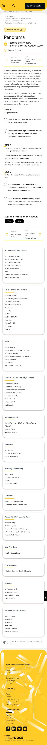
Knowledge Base (12, 704)
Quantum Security (11, 432)
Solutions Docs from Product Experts (18, 571)
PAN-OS (7, 314)
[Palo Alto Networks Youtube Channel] (25, 730)
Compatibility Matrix (12, 595)
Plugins (7, 329)
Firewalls (8, 311)
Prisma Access (10, 347)
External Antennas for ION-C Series (17, 532)
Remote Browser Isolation (14, 453)
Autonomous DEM (11, 483)
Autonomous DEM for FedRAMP (16, 505)
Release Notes (11, 670)
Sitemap (9, 683)
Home (6, 16)
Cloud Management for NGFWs (16, 299)
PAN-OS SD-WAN (11, 317)
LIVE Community (12, 702)
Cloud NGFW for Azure (13, 305)
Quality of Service (11, 628)
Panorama (12, 16)
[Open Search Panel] (13, 6)
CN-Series (8, 308)
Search (8, 673)
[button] (45, 596)
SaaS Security (9, 405)
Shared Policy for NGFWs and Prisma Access (20, 423)
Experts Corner (10, 598)
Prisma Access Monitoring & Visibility (18, 356)
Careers (8, 697)
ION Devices (9, 362)
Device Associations (12, 268)
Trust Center (10, 718)
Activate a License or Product (15, 259)
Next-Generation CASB (13, 365)
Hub (6, 271)
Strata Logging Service (13, 265)
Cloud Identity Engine (12, 262)
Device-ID (8, 622)
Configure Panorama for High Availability (18, 18)
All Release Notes (11, 592)
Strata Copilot (35, 6)
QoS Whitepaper (10, 526)
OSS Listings (10, 681)
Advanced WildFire (11, 384)
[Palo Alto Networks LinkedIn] (13, 730)
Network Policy (10, 523)
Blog (7, 675)
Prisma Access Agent (12, 456)
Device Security (10, 399)
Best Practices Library (12, 553)
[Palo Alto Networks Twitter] (19, 730)
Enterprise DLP (10, 402)
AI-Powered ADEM (11, 353)
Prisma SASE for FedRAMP (14, 502)
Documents (10, 723)
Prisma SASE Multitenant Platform (17, 350)
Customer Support (12, 699)
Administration (37, 642)
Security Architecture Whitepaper (17, 529)
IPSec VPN (8, 426)
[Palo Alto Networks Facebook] (8, 730)
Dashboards (9, 474)
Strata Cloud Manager (12, 256)
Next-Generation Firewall (23, 642)
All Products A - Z (11, 589)
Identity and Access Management (16, 274)
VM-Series (8, 326)
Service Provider (10, 323)
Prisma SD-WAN (10, 359)
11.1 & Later (10, 642)
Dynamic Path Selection (13, 535)
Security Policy (10, 429)
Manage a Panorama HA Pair (14, 21)
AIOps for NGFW (10, 295)
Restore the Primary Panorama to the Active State (21, 23)
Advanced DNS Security (13, 393)
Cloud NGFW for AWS (12, 302)
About (8, 694)
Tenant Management (12, 277)
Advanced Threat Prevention (15, 390)
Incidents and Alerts (12, 477)
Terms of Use (10, 720)
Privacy (8, 715)
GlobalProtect (9, 450)
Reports (7, 480)
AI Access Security (11, 396)
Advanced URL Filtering (13, 387)
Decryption (8, 619)
